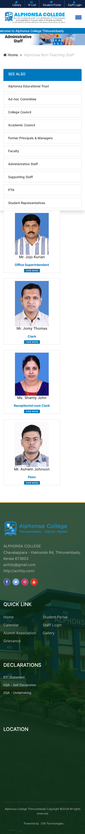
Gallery (49, 633)
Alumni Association (19, 633)
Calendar (11, 625)
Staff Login (52, 625)
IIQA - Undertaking (17, 693)
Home (12, 55)
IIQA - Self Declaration (19, 685)
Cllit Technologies (52, 823)
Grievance (12, 641)
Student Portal (55, 617)
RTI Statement (14, 677)
